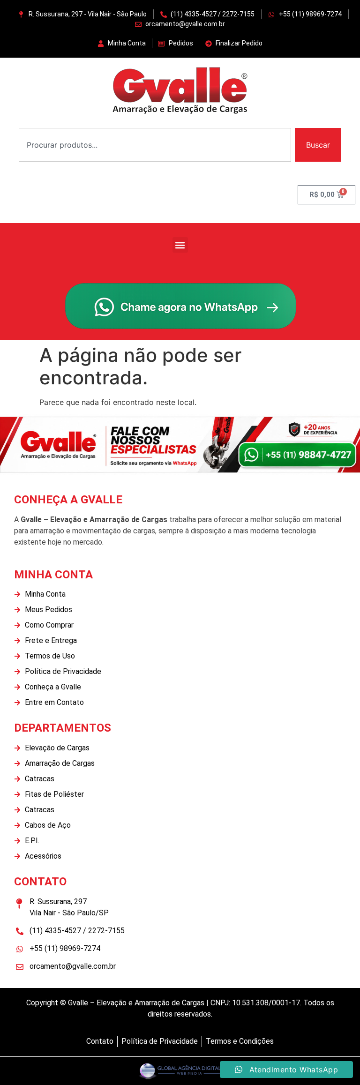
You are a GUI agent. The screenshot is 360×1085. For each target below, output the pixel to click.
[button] (180, 245)
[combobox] (155, 145)
